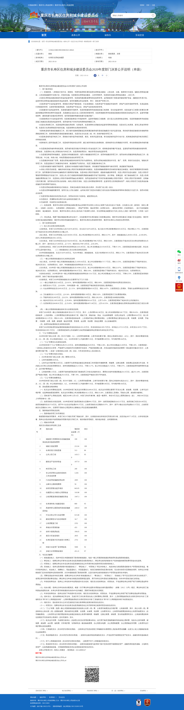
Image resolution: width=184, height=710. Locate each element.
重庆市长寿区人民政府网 (64, 5)
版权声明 (43, 697)
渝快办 (108, 35)
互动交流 (139, 35)
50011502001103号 (77, 706)
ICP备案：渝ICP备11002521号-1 (40, 706)
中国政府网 (32, 5)
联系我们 (52, 697)
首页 (44, 35)
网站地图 (33, 697)
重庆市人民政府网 (46, 5)
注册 (153, 5)
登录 (147, 5)
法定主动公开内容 (77, 41)
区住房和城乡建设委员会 (54, 41)
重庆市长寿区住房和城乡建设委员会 (69, 15)
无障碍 (142, 5)
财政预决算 (88, 41)
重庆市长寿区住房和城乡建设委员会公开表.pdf (51, 657)
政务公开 (76, 35)
